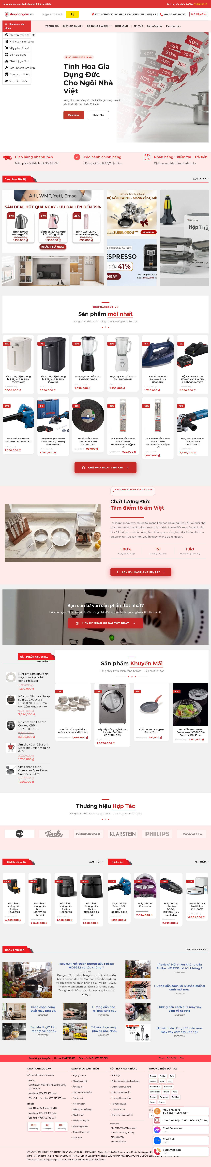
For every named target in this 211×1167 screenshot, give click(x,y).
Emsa (152, 1102)
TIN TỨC (138, 26)
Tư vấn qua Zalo (118, 1104)
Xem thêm (42, 661)
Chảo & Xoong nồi (80, 1132)
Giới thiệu (115, 1075)
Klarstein (168, 1086)
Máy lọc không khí (80, 1121)
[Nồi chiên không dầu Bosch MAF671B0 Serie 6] (40, 886)
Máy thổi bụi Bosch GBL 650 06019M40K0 (18, 440)
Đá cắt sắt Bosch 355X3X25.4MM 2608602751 (88, 441)
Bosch (153, 1076)
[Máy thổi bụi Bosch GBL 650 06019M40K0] (18, 416)
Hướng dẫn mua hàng (121, 1098)
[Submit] (72, 14)
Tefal (172, 1076)
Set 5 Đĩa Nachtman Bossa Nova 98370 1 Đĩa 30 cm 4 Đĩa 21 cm (191, 732)
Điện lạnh (76, 1138)
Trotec (162, 1102)
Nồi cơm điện (78, 1104)
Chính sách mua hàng (120, 1087)
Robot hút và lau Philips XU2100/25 (197, 906)
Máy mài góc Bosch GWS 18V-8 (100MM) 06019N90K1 (53, 441)
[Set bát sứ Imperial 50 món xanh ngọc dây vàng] (73, 704)
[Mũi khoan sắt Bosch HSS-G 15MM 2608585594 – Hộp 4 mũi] (123, 416)
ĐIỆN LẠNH (121, 26)
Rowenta (164, 1097)
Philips (163, 1076)
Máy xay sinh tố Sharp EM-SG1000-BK (88, 378)
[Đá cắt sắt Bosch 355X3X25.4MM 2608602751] (88, 416)
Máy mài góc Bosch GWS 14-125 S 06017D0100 (192, 441)
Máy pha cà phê (79, 1081)
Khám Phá (98, 115)
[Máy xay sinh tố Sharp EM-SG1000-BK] (88, 354)
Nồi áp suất (77, 1098)
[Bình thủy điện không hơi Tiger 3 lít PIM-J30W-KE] (53, 354)
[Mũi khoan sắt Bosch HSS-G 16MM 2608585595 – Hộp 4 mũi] (157, 416)
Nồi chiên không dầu (81, 1092)
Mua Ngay (73, 115)
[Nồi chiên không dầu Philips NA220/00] (66, 886)
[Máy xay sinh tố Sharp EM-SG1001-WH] (123, 354)
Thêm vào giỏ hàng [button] (18, 374)
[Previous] (2, 901)
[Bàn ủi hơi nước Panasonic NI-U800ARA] (157, 354)
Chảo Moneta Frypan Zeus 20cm (151, 731)
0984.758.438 (68, 1058)
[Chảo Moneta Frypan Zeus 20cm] (151, 704)
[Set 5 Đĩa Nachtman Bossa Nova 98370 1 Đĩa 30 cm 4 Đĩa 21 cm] (190, 704)
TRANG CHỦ (52, 26)
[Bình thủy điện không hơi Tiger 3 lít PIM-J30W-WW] (18, 354)
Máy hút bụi (77, 1115)
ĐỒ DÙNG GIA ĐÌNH (98, 26)
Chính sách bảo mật (120, 1092)
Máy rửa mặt (173, 26)
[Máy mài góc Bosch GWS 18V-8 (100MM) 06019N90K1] (53, 416)
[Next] (102, 901)
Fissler (153, 1081)
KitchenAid (155, 1086)
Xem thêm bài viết (195, 949)
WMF (162, 1081)
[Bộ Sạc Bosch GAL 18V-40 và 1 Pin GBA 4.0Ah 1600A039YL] (192, 354)
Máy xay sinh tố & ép (81, 1109)
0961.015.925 (200, 4)
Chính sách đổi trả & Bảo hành (124, 1081)
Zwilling (175, 1097)
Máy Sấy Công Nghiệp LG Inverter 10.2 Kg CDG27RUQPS (112, 732)
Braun (166, 1092)
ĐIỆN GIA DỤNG (72, 26)
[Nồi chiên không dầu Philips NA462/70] (14, 886)
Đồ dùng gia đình (80, 1126)
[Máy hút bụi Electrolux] (145, 886)
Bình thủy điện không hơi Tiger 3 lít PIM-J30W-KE (53, 379)
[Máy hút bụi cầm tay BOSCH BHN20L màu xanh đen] (171, 886)
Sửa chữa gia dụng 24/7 (121, 1115)
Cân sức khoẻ (154, 26)
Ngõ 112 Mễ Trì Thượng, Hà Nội (43, 1108)
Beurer (153, 1097)
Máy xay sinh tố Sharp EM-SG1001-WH (123, 378)
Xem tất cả (199, 179)
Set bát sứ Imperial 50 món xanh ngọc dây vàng (73, 731)
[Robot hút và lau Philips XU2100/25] (197, 886)
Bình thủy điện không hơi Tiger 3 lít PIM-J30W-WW (18, 379)
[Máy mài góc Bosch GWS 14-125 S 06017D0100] (192, 416)
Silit (170, 1081)
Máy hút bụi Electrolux (145, 905)
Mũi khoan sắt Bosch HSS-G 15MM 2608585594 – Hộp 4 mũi (123, 443)
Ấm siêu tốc (77, 1087)
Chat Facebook (117, 1109)
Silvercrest (155, 1092)
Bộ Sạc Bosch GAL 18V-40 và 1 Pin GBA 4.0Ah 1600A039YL (193, 379)
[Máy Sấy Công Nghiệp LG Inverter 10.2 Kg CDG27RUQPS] (112, 704)
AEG (175, 1092)
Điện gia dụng (78, 1075)
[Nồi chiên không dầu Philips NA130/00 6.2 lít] (91, 886)
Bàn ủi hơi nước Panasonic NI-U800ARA (158, 379)
